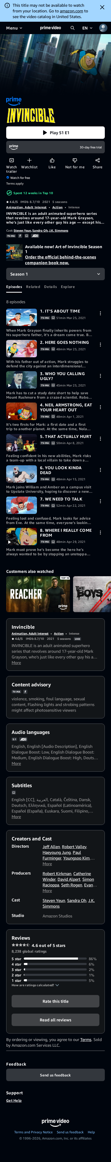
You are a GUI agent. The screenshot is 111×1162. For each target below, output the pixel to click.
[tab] (14, 286)
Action (57, 207)
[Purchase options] (100, 313)
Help (91, 1132)
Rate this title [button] (56, 1001)
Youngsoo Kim (76, 858)
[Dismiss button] (102, 7)
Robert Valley (74, 846)
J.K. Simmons (58, 230)
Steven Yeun (22, 230)
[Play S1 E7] (21, 505)
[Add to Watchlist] (29, 160)
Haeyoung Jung (57, 852)
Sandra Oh (40, 230)
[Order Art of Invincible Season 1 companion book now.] (14, 253)
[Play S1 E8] (21, 536)
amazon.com (71, 10)
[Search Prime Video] (72, 27)
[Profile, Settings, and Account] (103, 27)
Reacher (38, 594)
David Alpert (69, 879)
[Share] (97, 160)
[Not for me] (74, 160)
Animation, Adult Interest (26, 207)
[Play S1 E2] (21, 348)
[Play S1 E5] (21, 442)
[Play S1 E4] (21, 411)
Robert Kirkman (57, 873)
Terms (85, 1039)
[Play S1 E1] (21, 317)
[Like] (52, 160)
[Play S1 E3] (21, 380)
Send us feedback (70, 1132)
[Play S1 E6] (21, 474)
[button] (55, 132)
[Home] (50, 28)
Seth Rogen (71, 884)
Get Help (14, 1100)
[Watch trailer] (11, 160)
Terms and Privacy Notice (33, 1132)
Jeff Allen (51, 846)
